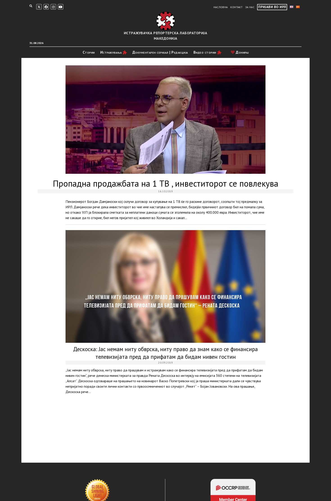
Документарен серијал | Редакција (160, 52)
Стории (89, 52)
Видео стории (204, 52)
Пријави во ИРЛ (272, 7)
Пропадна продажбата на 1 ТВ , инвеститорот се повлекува (165, 119)
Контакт (236, 7)
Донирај (242, 52)
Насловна (220, 7)
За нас (249, 7)
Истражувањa (111, 52)
